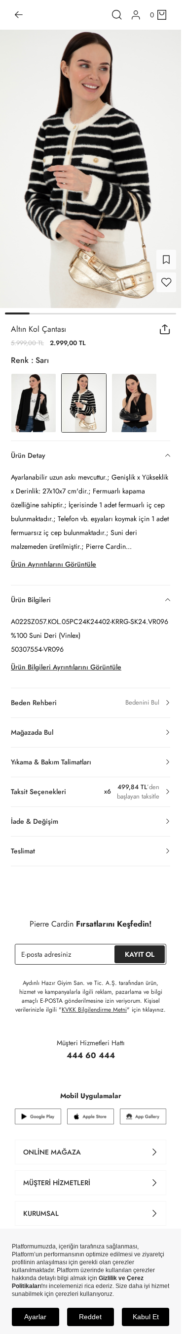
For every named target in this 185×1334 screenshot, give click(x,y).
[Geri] (19, 14)
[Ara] (117, 15)
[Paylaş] (165, 323)
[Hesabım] (136, 15)
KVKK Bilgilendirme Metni (94, 1003)
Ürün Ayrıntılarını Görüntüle (53, 558)
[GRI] (33, 397)
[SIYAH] (134, 397)
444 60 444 (91, 1049)
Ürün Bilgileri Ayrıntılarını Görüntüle (66, 661)
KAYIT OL (139, 948)
